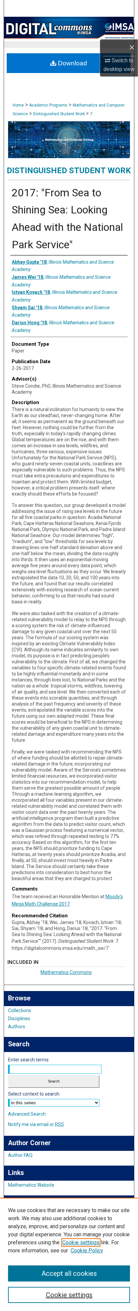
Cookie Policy (87, 1250)
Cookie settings (80, 1242)
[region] (69, 1254)
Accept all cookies (69, 1273)
